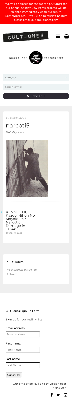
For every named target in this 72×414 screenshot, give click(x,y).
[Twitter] (58, 395)
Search (37, 95)
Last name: (13, 359)
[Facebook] (51, 395)
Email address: (15, 328)
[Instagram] (65, 395)
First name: (13, 343)
